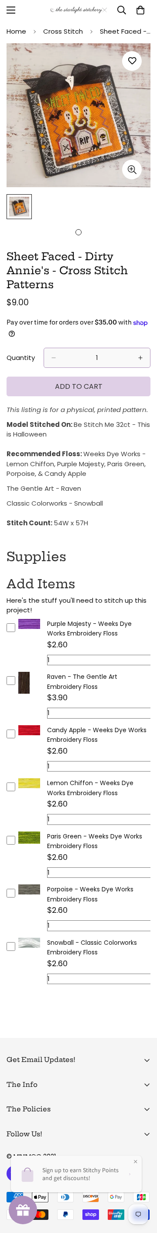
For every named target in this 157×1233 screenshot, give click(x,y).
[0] (140, 10)
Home (16, 31)
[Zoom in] (132, 169)
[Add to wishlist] (132, 61)
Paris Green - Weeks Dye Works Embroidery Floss (94, 841)
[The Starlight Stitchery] (79, 10)
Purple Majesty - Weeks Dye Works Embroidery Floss (89, 628)
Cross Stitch (63, 31)
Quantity (21, 357)
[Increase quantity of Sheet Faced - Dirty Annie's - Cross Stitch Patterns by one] (140, 357)
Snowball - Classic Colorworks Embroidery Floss (92, 947)
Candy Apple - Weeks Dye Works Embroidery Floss (97, 735)
